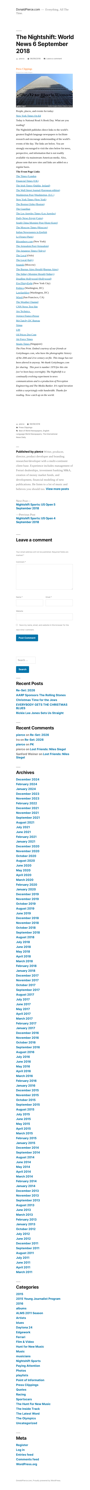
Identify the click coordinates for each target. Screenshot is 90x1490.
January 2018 (25, 970)
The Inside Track (28, 1409)
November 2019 (27, 899)
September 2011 (27, 1248)
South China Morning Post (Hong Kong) (37, 222)
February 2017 (26, 1023)
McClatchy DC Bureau (28, 320)
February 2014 (26, 1181)
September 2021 (28, 817)
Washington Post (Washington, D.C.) (35, 195)
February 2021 (26, 837)
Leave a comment (54, 58)
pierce (21, 58)
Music (20, 1351)
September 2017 (28, 990)
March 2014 (24, 1176)
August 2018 (25, 937)
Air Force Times (24, 339)
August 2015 (25, 1109)
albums (21, 1308)
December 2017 (27, 975)
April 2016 (23, 1071)
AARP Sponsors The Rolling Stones (41, 695)
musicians (23, 1356)
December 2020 (27, 846)
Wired (19, 297)
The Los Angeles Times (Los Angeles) (36, 213)
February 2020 (26, 884)
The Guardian (23, 209)
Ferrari (20, 1337)
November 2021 (27, 813)
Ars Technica (23, 311)
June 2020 (23, 865)
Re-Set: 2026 (25, 690)
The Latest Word (28, 1413)
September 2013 (28, 1200)
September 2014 (28, 1152)
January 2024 (26, 789)
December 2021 (27, 808)
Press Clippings (25, 427)
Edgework (23, 1332)
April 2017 (23, 1013)
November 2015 (27, 1095)
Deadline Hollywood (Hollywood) (33, 278)
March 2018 (24, 961)
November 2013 (27, 1195)
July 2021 (23, 827)
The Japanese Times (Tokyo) (31, 250)
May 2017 (23, 1009)
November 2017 (27, 980)
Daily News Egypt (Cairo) (29, 218)
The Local (21, 255)
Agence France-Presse (27, 316)
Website (19, 611)
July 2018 (23, 942)
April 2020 (23, 875)
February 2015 (26, 1138)
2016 (19, 1303)
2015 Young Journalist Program (38, 1298)
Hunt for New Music (30, 1346)
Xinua (19, 325)
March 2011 (24, 1272)
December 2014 (27, 1147)
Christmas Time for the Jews (36, 700)
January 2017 (25, 1028)
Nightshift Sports (28, 1361)
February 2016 (26, 1080)
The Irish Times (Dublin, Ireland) (33, 185)
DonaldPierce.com (28, 9)
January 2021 (25, 841)
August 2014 (25, 1157)
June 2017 (23, 1004)
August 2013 (25, 1205)
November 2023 (27, 798)
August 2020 (25, 860)
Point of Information (30, 1380)
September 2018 (28, 932)
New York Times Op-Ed (28, 115)
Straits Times (23, 344)
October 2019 (26, 903)
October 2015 (26, 1100)
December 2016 (27, 1033)
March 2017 (24, 1018)
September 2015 (28, 1104)
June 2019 (23, 913)
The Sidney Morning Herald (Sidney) (35, 274)
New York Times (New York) (31, 199)
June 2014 (23, 1162)
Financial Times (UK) (27, 181)
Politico (20, 288)
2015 (19, 1294)
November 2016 (27, 1037)
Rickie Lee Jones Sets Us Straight (40, 713)
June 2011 (23, 1262)
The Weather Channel (27, 302)
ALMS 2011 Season (29, 1313)
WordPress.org (26, 1464)
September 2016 (28, 1047)
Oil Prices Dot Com (26, 334)
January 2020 (26, 889)
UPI (18, 330)
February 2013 (26, 1219)
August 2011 (25, 1253)
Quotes (21, 1389)
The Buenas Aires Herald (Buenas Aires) (37, 269)
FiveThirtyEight (24, 283)
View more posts (57, 489)
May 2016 (23, 1066)
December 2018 (27, 918)
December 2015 (27, 1090)
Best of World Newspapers (30, 431)
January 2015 (25, 1143)
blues (20, 1322)
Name (19, 597)
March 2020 (24, 880)
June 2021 (23, 832)
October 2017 (26, 985)
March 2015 (24, 1133)
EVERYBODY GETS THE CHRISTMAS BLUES (41, 706)
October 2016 (26, 1042)
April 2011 (23, 1267)
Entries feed (24, 1454)
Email (49, 597)
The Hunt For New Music (33, 1404)
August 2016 (25, 1052)
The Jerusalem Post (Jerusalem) (32, 246)
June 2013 (23, 1210)
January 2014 (25, 1186)
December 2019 (27, 894)
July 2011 (22, 1257)
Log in (20, 1450)
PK (32, 744)
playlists (22, 1375)
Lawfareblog (22, 292)
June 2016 (23, 1061)
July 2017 (23, 999)
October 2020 (26, 856)
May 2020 (23, 870)
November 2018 (27, 923)
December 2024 (27, 779)
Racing (21, 1394)
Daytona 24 (24, 1327)
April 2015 (23, 1128)
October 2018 (26, 927)
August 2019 (25, 908)
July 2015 (23, 1114)
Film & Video (25, 1342)
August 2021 (25, 822)
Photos (21, 1370)
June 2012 (23, 1238)
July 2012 (23, 1234)
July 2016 (23, 1057)
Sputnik (20, 264)
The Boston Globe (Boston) (30, 204)
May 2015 (23, 1124)
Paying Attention (28, 1365)
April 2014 (23, 1171)
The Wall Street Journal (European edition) (38, 190)
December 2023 (27, 793)
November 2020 (27, 851)
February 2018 (26, 966)
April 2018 (23, 956)
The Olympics (26, 1418)
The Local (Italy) (24, 260)
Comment (21, 562)
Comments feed (27, 1459)
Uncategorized (26, 1423)
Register (22, 1445)
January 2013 (25, 1224)
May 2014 (23, 1167)
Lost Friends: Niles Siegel (48, 749)
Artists (21, 1318)
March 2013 (24, 1214)
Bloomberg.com (24, 241)
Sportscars (24, 1399)
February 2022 (26, 803)
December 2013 (27, 1191)
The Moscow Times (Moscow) (32, 227)
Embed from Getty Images (24, 72)
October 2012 (26, 1229)
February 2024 (26, 784)
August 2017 (25, 994)
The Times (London (26, 176)
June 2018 (23, 947)
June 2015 (23, 1119)
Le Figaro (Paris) (24, 236)
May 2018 (23, 951)
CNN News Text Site (27, 306)
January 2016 (25, 1085)
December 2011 (27, 1243)
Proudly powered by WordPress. (47, 1480)
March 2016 (24, 1076)
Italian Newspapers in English (31, 232)
